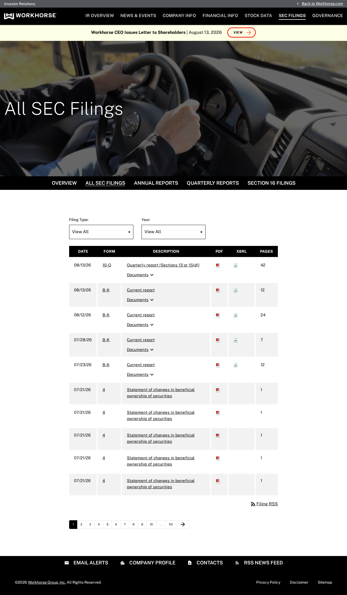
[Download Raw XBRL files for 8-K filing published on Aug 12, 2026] (235, 315)
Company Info (179, 15)
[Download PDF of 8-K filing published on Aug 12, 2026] (218, 315)
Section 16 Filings (271, 183)
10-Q (106, 265)
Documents (141, 275)
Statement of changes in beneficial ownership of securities (161, 392)
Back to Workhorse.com (322, 3)
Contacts (209, 562)
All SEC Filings (105, 183)
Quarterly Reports (213, 183)
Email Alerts (90, 562)
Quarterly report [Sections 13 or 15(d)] (163, 265)
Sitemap (325, 582)
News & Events (138, 15)
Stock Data (258, 15)
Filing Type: (78, 219)
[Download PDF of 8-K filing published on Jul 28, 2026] (218, 339)
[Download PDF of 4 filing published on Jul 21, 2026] (218, 389)
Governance (327, 15)
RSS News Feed (263, 562)
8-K (106, 290)
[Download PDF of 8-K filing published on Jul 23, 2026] (218, 364)
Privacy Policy (268, 582)
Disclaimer (299, 582)
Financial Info (220, 15)
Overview (64, 183)
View (238, 32)
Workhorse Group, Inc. (47, 582)
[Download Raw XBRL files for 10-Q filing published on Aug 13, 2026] (235, 265)
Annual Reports (156, 183)
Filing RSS (264, 503)
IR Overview (99, 15)
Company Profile (151, 562)
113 (171, 524)
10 (153, 524)
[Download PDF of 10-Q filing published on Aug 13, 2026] (218, 265)
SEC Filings (292, 15)
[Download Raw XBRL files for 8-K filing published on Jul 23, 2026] (235, 364)
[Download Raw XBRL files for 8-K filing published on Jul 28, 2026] (235, 339)
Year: (146, 219)
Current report (141, 290)
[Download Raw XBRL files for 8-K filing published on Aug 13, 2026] (235, 290)
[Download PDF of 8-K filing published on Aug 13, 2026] (218, 290)
